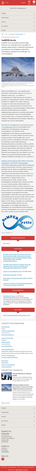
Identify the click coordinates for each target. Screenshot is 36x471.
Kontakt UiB (4, 467)
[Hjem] (3, 2)
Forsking (3, 13)
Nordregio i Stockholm (10, 275)
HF (6, 34)
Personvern (11, 470)
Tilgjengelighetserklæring (21, 470)
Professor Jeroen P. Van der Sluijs (11, 161)
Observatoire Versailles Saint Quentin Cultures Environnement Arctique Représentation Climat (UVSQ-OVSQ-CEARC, (17, 257)
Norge (5, 303)
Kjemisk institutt (5, 342)
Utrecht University (11, 285)
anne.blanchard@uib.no (7, 334)
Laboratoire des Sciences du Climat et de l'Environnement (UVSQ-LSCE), (15, 267)
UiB (2, 34)
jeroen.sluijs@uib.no (6, 346)
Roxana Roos (13, 165)
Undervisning (4, 17)
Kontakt (3, 30)
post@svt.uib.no (5, 433)
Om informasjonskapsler (28, 467)
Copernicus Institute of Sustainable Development (18, 283)
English (23, 2)
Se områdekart (5, 451)
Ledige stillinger (12, 467)
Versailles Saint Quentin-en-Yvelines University (17, 254)
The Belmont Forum (9, 296)
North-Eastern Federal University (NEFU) (15, 278)
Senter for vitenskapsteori (18, 8)
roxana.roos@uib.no (6, 366)
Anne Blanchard (7, 127)
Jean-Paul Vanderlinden (7, 349)
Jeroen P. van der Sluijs (7, 338)
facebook (3, 459)
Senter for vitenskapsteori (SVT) (12, 271)
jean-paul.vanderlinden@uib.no (9, 357)
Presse (19, 467)
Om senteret (4, 26)
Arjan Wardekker (23, 163)
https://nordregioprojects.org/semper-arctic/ (16, 315)
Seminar (3, 22)
